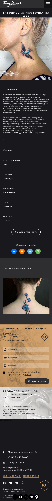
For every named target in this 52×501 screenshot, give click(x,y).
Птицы (6, 220)
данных (27, 375)
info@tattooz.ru (16, 462)
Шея (5, 165)
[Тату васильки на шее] (26, 296)
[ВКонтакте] (14, 251)
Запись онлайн (12, 476)
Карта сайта (8, 495)
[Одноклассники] (22, 251)
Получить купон (37, 381)
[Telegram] (30, 251)
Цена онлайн (31, 476)
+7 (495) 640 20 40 (18, 457)
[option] (26, 137)
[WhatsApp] (38, 251)
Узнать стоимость (26, 232)
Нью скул (8, 178)
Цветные (7, 206)
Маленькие (9, 192)
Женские (7, 150)
